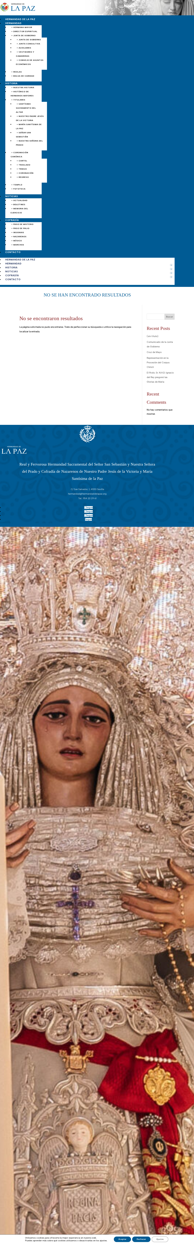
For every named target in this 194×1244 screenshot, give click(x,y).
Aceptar (122, 1239)
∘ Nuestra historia (22, 87)
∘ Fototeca (18, 189)
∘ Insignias (17, 232)
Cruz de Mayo (154, 352)
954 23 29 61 (90, 498)
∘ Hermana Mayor (21, 27)
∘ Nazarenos (19, 237)
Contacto (13, 252)
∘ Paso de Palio (20, 228)
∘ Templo (16, 185)
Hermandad (13, 23)
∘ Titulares (18, 100)
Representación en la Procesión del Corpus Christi (158, 362)
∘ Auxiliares (24, 48)
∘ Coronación (25, 173)
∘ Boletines (18, 204)
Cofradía (12, 220)
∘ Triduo (22, 169)
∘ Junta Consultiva (28, 44)
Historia (11, 83)
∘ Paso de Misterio (22, 224)
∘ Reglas (16, 72)
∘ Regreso (23, 177)
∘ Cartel (22, 161)
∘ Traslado (23, 165)
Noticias (11, 196)
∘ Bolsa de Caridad (22, 76)
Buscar (169, 316)
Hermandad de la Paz (20, 19)
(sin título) (152, 336)
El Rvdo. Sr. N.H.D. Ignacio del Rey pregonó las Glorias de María (160, 377)
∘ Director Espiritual (24, 31)
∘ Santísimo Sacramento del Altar (26, 108)
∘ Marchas (17, 245)
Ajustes (160, 1239)
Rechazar (141, 1239)
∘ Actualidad (19, 200)
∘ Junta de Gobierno (23, 35)
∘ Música (16, 241)
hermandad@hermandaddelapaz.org (87, 493)
